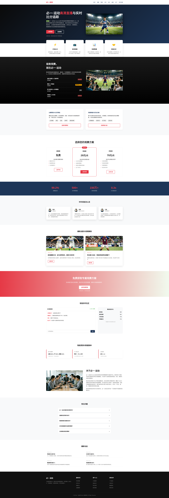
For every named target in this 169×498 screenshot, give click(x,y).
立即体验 (50, 31)
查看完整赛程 (65, 125)
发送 (93, 331)
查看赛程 (59, 31)
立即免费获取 (84, 287)
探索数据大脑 (104, 125)
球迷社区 (95, 483)
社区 (109, 2)
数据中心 (78, 485)
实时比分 (78, 483)
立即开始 (58, 169)
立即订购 (84, 171)
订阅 (105, 2)
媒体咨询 (111, 487)
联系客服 (95, 487)
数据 (102, 2)
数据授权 (111, 485)
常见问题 (121, 2)
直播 (98, 2)
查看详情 (51, 261)
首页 (94, 2)
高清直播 (78, 480)
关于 (116, 2)
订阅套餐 (95, 480)
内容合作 (111, 483)
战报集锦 (78, 487)
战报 (113, 2)
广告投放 (111, 480)
